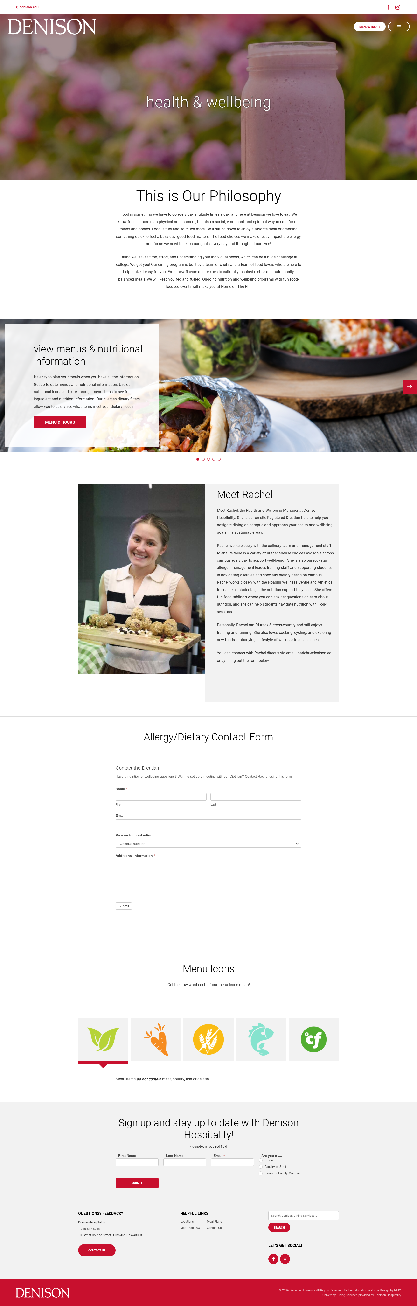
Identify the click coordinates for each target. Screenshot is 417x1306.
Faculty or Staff (275, 1166)
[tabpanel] (208, 1079)
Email (121, 815)
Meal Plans (214, 1221)
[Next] (410, 387)
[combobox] (208, 844)
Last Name (174, 1156)
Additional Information (135, 855)
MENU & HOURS (60, 422)
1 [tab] (197, 459)
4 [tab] (213, 459)
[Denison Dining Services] (42, 1293)
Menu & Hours (369, 26)
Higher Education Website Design (366, 1290)
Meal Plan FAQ (190, 1228)
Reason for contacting (134, 835)
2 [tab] (203, 459)
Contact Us (96, 1250)
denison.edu (29, 7)
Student (269, 1160)
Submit (123, 906)
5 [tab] (219, 459)
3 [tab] (208, 459)
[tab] (103, 1039)
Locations (187, 1221)
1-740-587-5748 (89, 1228)
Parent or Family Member (282, 1173)
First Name (127, 1156)
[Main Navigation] (399, 26)
